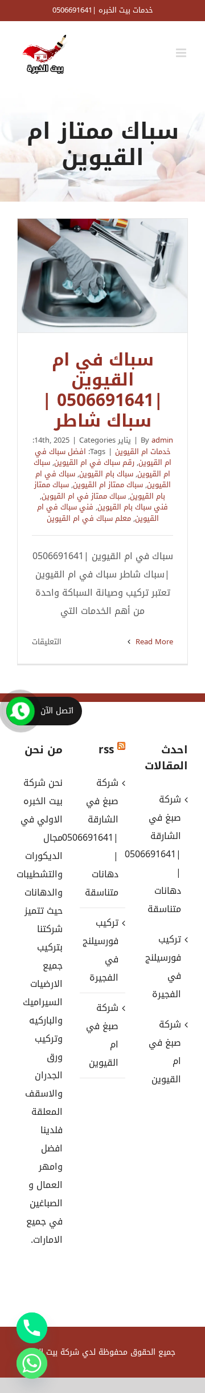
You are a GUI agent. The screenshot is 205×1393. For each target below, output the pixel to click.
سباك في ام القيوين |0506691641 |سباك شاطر (102, 275)
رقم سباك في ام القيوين (94, 462)
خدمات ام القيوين (143, 451)
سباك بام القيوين (106, 474)
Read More (153, 642)
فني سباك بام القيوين (132, 507)
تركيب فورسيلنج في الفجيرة (101, 950)
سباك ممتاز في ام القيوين (84, 496)
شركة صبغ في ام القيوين (102, 1035)
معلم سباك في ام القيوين (89, 518)
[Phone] (32, 1327)
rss (106, 750)
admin (162, 440)
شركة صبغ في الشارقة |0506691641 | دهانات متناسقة (101, 837)
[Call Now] (20, 711)
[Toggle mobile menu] (182, 53)
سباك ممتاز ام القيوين (108, 484)
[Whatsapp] (32, 1363)
